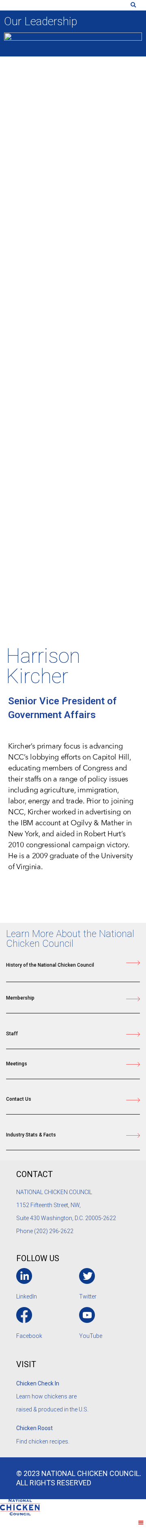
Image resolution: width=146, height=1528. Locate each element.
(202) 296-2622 (53, 1231)
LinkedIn (26, 1296)
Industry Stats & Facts (31, 1135)
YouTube (90, 1336)
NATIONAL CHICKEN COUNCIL (54, 1192)
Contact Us (18, 1099)
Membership (20, 998)
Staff (12, 1034)
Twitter (88, 1296)
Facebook (29, 1336)
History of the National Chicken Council (50, 965)
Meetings (16, 1064)
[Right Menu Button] (141, 1522)
